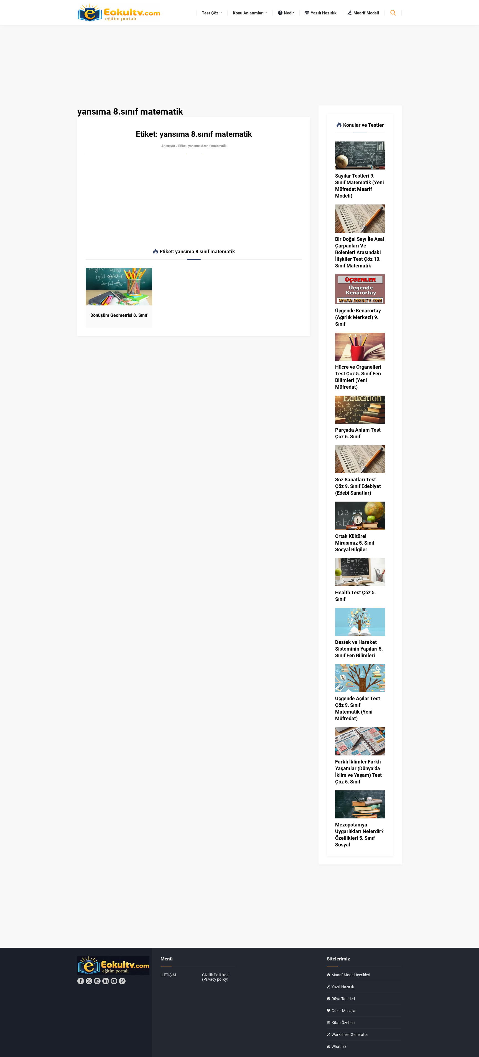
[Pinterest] (122, 981)
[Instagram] (97, 981)
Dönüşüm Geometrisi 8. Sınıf (118, 315)
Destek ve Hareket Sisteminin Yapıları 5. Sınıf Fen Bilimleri (359, 649)
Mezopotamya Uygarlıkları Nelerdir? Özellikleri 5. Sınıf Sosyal (359, 834)
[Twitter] (89, 981)
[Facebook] (80, 981)
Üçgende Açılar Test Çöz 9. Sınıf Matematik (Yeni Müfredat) (357, 708)
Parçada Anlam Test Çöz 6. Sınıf (358, 433)
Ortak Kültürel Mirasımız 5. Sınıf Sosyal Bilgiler (354, 543)
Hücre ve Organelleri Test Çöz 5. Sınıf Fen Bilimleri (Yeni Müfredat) (358, 376)
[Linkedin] (105, 981)
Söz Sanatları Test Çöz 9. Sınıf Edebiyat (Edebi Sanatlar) (358, 486)
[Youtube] (114, 981)
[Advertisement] (194, 201)
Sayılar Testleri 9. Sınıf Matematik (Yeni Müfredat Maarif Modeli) (359, 185)
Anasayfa (168, 145)
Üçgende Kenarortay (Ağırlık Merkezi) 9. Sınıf (358, 317)
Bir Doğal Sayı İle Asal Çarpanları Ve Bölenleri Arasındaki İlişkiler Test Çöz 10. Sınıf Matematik (359, 252)
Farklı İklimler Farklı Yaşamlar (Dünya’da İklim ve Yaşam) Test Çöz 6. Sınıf (358, 771)
